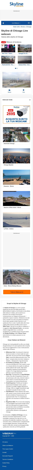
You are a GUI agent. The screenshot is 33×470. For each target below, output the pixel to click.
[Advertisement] (16, 15)
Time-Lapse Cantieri (7, 449)
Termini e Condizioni (7, 459)
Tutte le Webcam (16, 292)
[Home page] (3, 23)
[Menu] (29, 23)
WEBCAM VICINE (7, 100)
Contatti (4, 452)
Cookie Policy (6, 463)
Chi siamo (5, 442)
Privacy (4, 466)
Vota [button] (23, 92)
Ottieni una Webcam (7, 445)
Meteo (9, 92)
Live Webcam (15, 23)
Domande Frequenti (7, 456)
